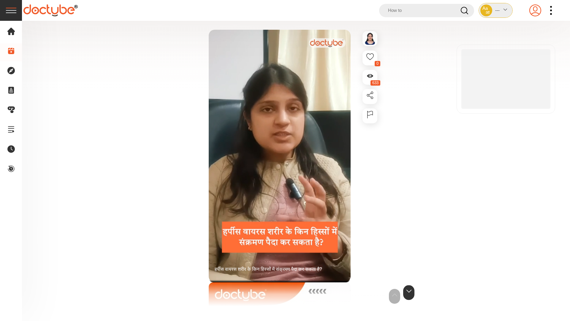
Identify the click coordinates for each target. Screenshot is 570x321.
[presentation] (11, 10)
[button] (496, 10)
